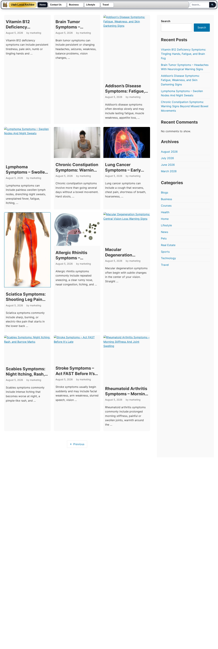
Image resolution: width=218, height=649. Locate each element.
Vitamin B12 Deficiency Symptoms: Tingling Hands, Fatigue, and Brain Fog (183, 54)
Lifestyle (90, 5)
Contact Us (55, 5)
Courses (166, 205)
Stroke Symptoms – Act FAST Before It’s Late (75, 373)
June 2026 (168, 164)
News (164, 232)
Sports (165, 251)
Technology (168, 258)
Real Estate (168, 245)
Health (165, 212)
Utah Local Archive (22, 4)
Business (74, 5)
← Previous (77, 444)
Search (165, 21)
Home (43, 5)
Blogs (164, 192)
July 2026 (167, 158)
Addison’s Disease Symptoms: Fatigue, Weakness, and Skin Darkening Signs (180, 80)
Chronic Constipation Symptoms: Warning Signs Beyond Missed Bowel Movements (184, 106)
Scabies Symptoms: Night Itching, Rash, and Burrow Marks (25, 374)
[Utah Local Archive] (5, 5)
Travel (106, 5)
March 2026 (169, 171)
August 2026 (169, 151)
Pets (164, 238)
